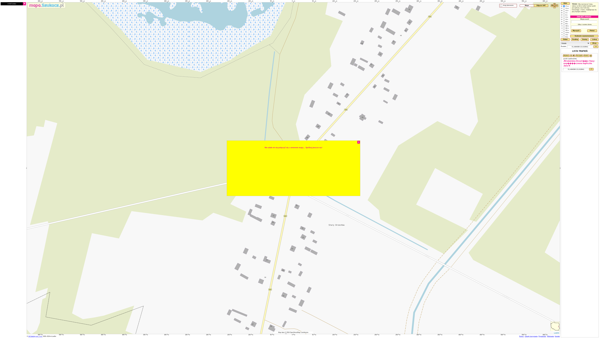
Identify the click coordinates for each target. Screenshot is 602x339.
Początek (579, 55)
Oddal (565, 39)
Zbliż (565, 3)
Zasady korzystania (531, 336)
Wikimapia (550, 336)
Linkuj (594, 39)
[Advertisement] (13, 53)
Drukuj (584, 39)
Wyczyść (576, 30)
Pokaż (592, 30)
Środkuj (575, 39)
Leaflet (556, 332)
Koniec (586, 55)
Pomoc (521, 336)
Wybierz (566, 55)
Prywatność (542, 336)
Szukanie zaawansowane (584, 36)
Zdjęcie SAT (541, 5)
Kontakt (557, 336)
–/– (596, 46)
